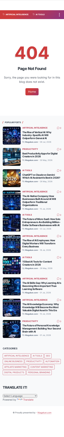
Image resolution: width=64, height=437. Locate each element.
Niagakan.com (44, 412)
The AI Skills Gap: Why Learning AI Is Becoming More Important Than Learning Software (41, 285)
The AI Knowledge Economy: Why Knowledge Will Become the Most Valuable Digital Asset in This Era (40, 307)
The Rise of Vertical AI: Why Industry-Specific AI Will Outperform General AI (36, 135)
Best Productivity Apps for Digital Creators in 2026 (40, 155)
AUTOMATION (52, 361)
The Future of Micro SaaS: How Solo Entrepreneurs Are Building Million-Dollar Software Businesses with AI (41, 222)
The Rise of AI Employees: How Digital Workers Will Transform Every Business (38, 243)
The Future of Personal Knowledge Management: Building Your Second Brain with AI (41, 328)
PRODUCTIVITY (30, 149)
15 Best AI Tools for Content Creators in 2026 (37, 263)
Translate (28, 399)
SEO (48, 355)
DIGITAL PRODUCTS (14, 372)
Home (32, 91)
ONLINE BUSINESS (13, 361)
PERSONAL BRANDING (39, 372)
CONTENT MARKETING (41, 367)
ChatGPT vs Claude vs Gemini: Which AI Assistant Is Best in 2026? (41, 176)
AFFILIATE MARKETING (15, 367)
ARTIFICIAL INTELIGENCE (34, 127)
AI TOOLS (27, 170)
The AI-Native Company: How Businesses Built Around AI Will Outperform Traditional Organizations (39, 201)
